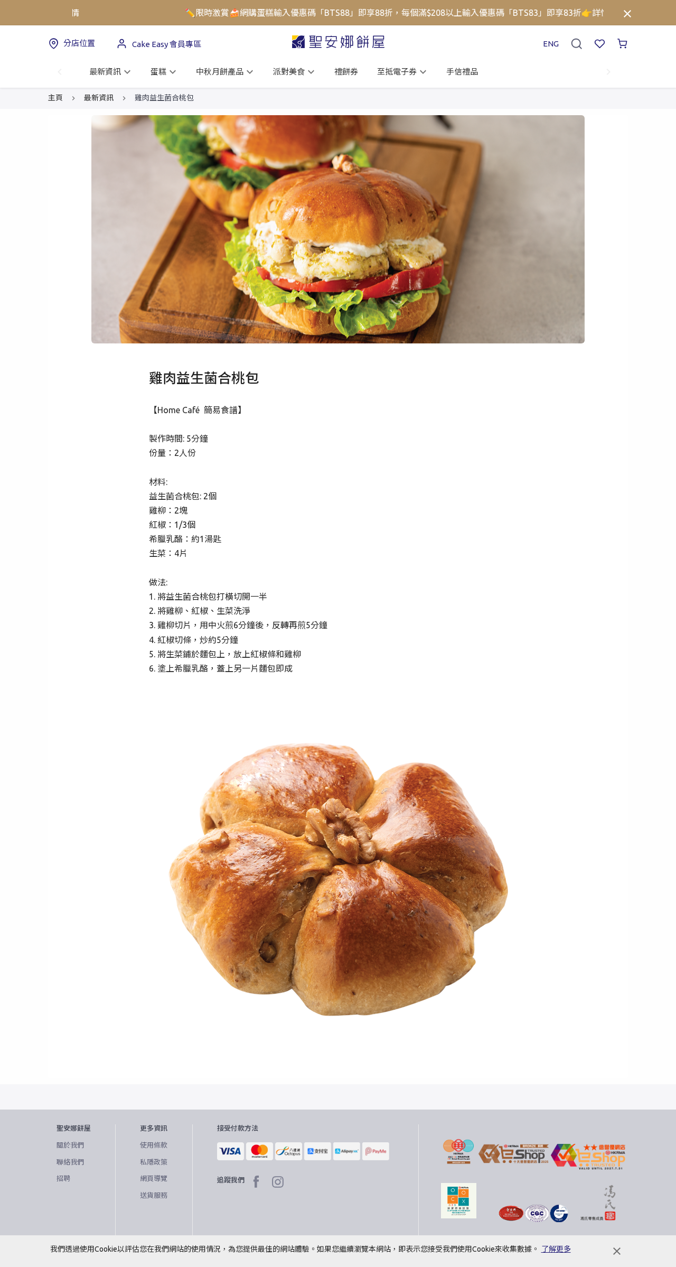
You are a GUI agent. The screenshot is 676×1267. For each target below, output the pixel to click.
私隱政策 (153, 1162)
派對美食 (289, 71)
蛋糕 (158, 71)
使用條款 (153, 1145)
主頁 (55, 98)
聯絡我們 (70, 1162)
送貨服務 (153, 1195)
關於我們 (70, 1145)
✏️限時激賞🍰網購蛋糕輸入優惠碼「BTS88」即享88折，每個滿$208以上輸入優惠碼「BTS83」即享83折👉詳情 (366, 12)
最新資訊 (105, 71)
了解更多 (556, 1249)
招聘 (63, 1178)
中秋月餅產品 (219, 71)
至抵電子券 (397, 71)
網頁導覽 (153, 1178)
